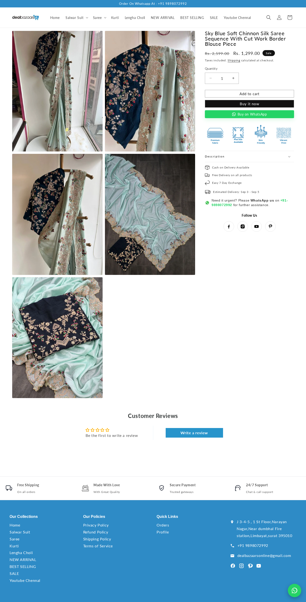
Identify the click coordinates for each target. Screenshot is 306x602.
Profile (163, 532)
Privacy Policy (96, 525)
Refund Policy (95, 532)
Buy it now (249, 104)
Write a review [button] (194, 432)
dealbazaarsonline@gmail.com (264, 555)
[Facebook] (229, 226)
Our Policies (94, 517)
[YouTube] (256, 226)
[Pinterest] (270, 226)
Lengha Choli (21, 552)
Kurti (14, 546)
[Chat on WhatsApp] (294, 590)
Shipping (234, 60)
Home (15, 525)
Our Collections (24, 517)
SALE (14, 573)
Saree (15, 539)
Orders (163, 525)
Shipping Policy (97, 539)
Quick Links (167, 517)
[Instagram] (242, 226)
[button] (76, 17)
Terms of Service (98, 546)
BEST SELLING (23, 566)
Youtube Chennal (25, 580)
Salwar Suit (20, 532)
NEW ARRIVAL (23, 559)
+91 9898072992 (252, 545)
